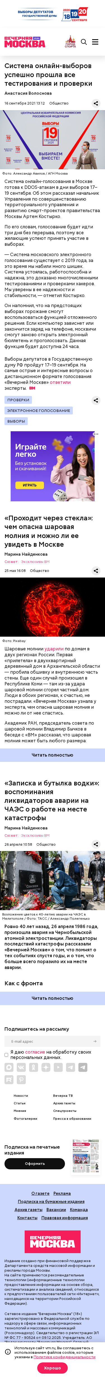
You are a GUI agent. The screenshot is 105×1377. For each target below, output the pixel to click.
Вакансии (56, 1209)
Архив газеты (64, 1103)
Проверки (18, 399)
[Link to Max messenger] (8, 1067)
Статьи (19, 1103)
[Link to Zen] (45, 1067)
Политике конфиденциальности (64, 1356)
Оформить (35, 1163)
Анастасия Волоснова (28, 93)
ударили (54, 649)
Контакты (27, 1217)
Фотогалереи (25, 1118)
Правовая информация (64, 1217)
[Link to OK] (33, 1067)
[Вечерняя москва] (53, 1241)
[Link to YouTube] (58, 1067)
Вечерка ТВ (63, 1095)
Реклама (62, 1193)
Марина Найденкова (26, 554)
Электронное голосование (38, 410)
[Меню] (95, 42)
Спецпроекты (64, 1110)
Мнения (20, 1110)
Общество (59, 103)
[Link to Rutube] (8, 1079)
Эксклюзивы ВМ (35, 562)
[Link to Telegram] (70, 1067)
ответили (60, 382)
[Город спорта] (70, 42)
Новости (21, 1095)
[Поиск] (84, 42)
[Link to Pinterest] (21, 1079)
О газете (40, 1193)
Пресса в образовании (72, 1118)
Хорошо (52, 1368)
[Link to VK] (21, 1067)
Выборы (16, 421)
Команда (79, 1209)
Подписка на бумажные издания (51, 1201)
